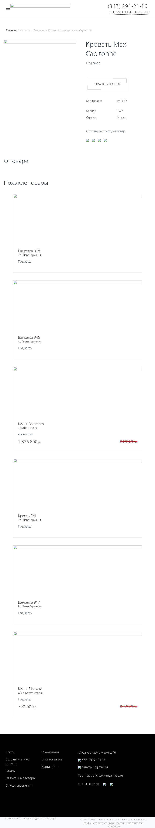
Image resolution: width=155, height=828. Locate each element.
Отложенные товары (20, 778)
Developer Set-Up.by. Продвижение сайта (115, 823)
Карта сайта (50, 767)
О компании (50, 752)
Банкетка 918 (29, 251)
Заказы (10, 771)
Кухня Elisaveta (30, 689)
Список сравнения (19, 785)
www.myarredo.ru (111, 775)
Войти (10, 752)
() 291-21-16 (128, 6)
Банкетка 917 (29, 602)
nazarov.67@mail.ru (94, 767)
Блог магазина (52, 759)
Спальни (39, 30)
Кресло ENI (27, 516)
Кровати (53, 30)
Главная (11, 30)
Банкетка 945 (29, 337)
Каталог (25, 30)
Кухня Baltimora (31, 424)
